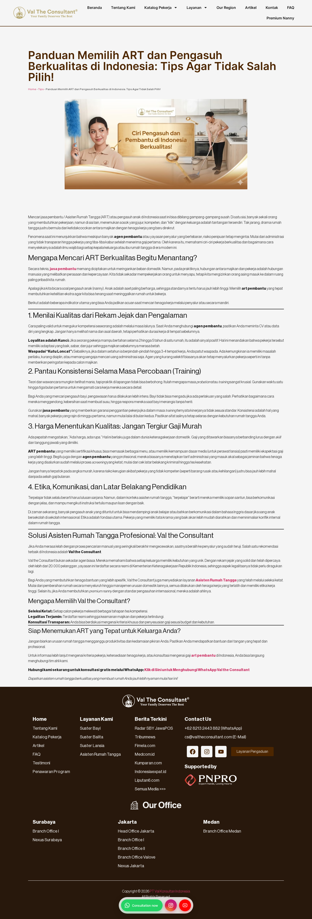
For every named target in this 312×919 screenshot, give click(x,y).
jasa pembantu (63, 269)
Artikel (250, 7)
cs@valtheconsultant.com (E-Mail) (215, 737)
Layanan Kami (96, 719)
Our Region (226, 7)
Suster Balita (91, 737)
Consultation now (145, 905)
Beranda (94, 7)
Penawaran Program (51, 772)
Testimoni (41, 763)
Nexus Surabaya (47, 840)
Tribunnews (145, 737)
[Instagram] (206, 751)
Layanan (194, 7)
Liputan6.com (147, 780)
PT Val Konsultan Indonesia (170, 891)
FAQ (290, 7)
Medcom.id (144, 754)
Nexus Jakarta (131, 866)
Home (32, 89)
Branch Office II (131, 848)
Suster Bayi (90, 728)
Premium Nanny (280, 18)
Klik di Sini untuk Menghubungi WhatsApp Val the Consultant (197, 670)
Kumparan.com (148, 763)
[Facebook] (192, 751)
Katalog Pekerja (158, 7)
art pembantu (203, 655)
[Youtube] (221, 751)
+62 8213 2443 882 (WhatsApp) (213, 728)
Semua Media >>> (150, 789)
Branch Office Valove (136, 857)
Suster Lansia (92, 746)
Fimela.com (145, 746)
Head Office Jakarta (136, 831)
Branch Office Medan (222, 831)
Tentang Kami (123, 7)
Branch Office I (46, 831)
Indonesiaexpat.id (150, 772)
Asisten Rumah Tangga (216, 580)
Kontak (272, 7)
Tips (41, 89)
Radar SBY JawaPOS (154, 728)
